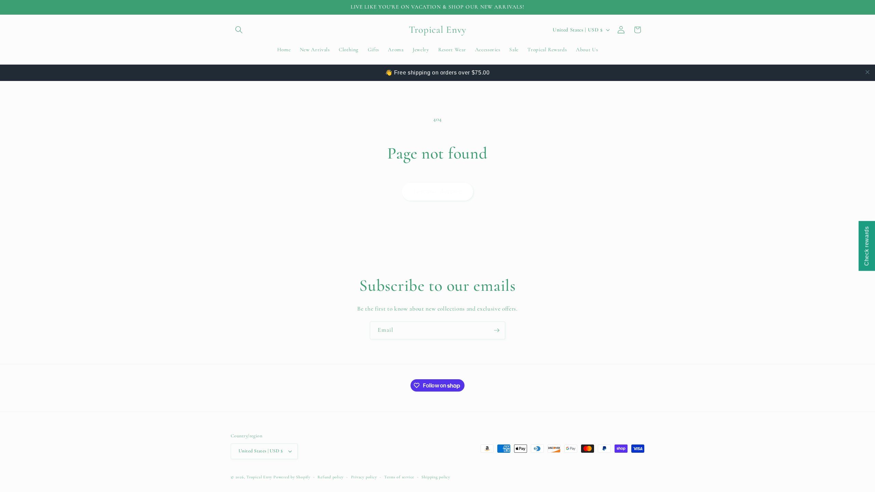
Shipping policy (435, 477)
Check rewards (867, 246)
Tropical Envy (259, 477)
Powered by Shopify (291, 477)
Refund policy (331, 477)
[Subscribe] (496, 330)
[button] (239, 30)
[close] (867, 72)
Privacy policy (364, 477)
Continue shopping (437, 191)
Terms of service (399, 477)
